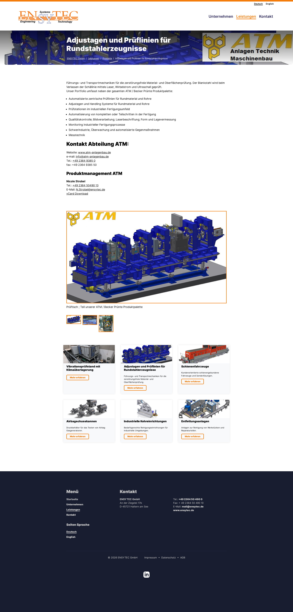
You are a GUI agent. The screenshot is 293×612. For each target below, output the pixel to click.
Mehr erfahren (77, 377)
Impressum (150, 557)
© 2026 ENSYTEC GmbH (122, 557)
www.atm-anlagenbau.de (94, 152)
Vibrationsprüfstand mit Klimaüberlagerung (83, 368)
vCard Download (77, 193)
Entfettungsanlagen (195, 421)
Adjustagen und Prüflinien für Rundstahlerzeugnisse (141, 58)
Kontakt (71, 514)
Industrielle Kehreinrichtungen (145, 421)
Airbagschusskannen (81, 421)
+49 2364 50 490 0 (191, 499)
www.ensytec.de (183, 510)
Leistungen (93, 58)
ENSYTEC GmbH (76, 58)
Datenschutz (168, 557)
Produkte (107, 58)
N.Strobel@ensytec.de (90, 189)
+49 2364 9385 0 (83, 160)
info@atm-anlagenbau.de (92, 156)
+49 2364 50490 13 (85, 185)
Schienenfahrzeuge (195, 366)
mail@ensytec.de (193, 506)
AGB (182, 557)
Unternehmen (74, 504)
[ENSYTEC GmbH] (48, 17)
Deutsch (258, 3)
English (270, 3)
